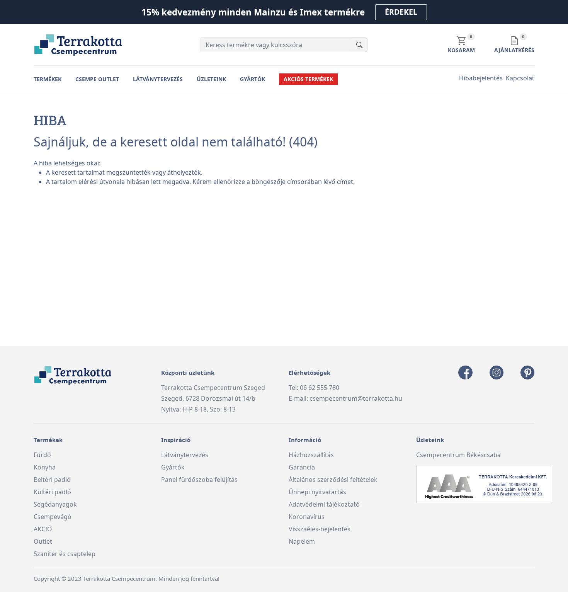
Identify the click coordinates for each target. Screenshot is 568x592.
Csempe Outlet (97, 79)
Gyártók (252, 79)
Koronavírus (307, 516)
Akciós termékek (308, 79)
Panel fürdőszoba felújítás (199, 479)
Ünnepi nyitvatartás (317, 492)
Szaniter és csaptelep (64, 553)
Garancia (302, 467)
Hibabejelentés (481, 78)
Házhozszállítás (311, 455)
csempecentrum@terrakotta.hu (356, 398)
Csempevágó (52, 516)
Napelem (302, 541)
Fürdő (42, 455)
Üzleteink (211, 79)
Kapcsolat (520, 78)
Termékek (47, 79)
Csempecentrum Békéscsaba (458, 455)
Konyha (45, 467)
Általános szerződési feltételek (333, 479)
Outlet (43, 541)
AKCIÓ (43, 529)
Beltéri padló (52, 479)
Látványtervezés (158, 79)
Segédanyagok (55, 504)
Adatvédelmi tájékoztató (324, 504)
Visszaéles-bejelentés (319, 529)
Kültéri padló (52, 492)
